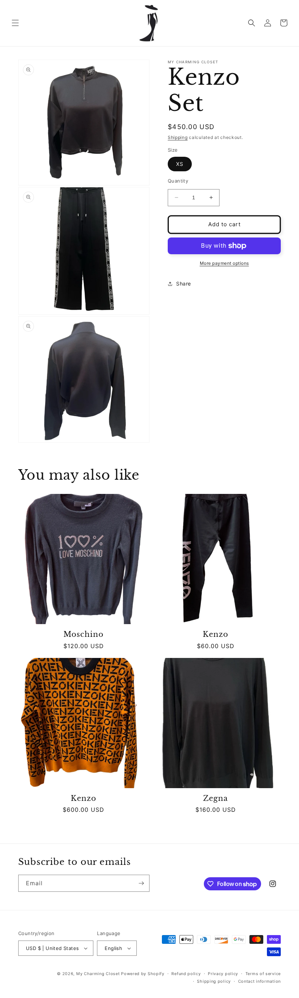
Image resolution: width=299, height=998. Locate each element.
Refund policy (186, 973)
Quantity (178, 181)
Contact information (259, 981)
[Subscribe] (141, 883)
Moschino (83, 634)
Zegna (215, 798)
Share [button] (183, 283)
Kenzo (215, 634)
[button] (15, 23)
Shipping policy (214, 981)
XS (179, 164)
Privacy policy (223, 973)
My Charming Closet (98, 973)
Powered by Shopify (142, 973)
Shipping (178, 137)
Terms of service (263, 973)
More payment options (224, 263)
